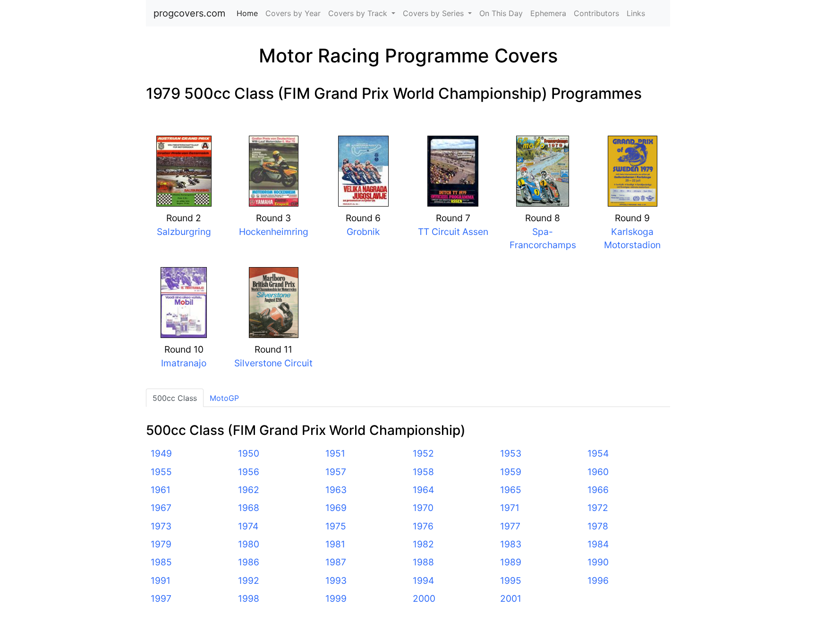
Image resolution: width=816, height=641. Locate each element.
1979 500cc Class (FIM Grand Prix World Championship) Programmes (394, 93)
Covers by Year (293, 13)
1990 (598, 562)
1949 (161, 453)
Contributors (596, 13)
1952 (423, 453)
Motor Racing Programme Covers (408, 55)
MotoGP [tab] (224, 398)
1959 (510, 471)
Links (636, 13)
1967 (161, 507)
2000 (424, 598)
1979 (161, 544)
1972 (597, 507)
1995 (510, 580)
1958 (423, 471)
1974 (248, 526)
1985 (161, 562)
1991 (160, 580)
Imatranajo (183, 363)
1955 (161, 471)
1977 (510, 526)
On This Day (501, 13)
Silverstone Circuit (273, 363)
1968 (248, 507)
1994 (423, 580)
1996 (598, 580)
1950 (248, 453)
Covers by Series (434, 13)
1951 (335, 453)
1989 (510, 562)
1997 (161, 598)
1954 (598, 453)
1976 (423, 526)
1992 (248, 580)
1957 (335, 471)
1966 (598, 489)
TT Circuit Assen (453, 231)
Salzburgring (184, 231)
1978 (597, 526)
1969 (336, 507)
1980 (248, 544)
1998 (248, 598)
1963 (336, 489)
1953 (510, 453)
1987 (335, 562)
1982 (423, 544)
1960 (598, 471)
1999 (336, 598)
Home (249, 13)
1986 (248, 562)
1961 (160, 489)
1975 (335, 526)
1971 (509, 507)
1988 (423, 562)
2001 (510, 598)
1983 (510, 544)
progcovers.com (189, 13)
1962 (248, 489)
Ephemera (548, 13)
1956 (248, 471)
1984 (598, 544)
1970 (423, 507)
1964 (423, 489)
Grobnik (363, 231)
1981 (335, 544)
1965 (510, 489)
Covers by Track (359, 13)
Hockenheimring (273, 231)
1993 (336, 580)
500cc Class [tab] (175, 398)
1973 (161, 526)
